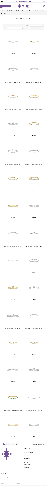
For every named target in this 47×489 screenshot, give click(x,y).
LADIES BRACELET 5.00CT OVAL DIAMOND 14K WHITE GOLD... (13, 246)
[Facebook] (2, 477)
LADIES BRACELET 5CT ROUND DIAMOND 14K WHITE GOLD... (34, 164)
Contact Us (26, 462)
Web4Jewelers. (37, 487)
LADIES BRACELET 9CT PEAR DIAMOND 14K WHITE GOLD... (34, 82)
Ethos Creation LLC (15, 487)
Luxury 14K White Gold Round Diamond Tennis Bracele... (34, 383)
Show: (25, 28)
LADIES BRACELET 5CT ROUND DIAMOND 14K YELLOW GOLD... (13, 109)
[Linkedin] (8, 477)
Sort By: (4, 28)
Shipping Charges (27, 464)
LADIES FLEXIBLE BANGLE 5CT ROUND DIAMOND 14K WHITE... (34, 410)
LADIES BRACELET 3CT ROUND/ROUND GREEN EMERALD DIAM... (13, 410)
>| (16, 444)
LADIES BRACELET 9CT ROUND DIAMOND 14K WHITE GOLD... (13, 328)
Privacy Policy (26, 467)
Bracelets (4, 13)
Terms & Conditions (27, 469)
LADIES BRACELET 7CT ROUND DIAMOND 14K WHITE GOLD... (13, 82)
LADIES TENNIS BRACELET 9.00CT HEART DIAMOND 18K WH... (13, 383)
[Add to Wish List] (21, 33)
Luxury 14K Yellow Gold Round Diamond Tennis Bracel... (12, 301)
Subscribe (18, 483)
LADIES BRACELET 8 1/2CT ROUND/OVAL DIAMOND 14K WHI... (34, 301)
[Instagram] (5, 477)
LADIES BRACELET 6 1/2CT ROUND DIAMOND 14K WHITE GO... (34, 246)
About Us (25, 461)
